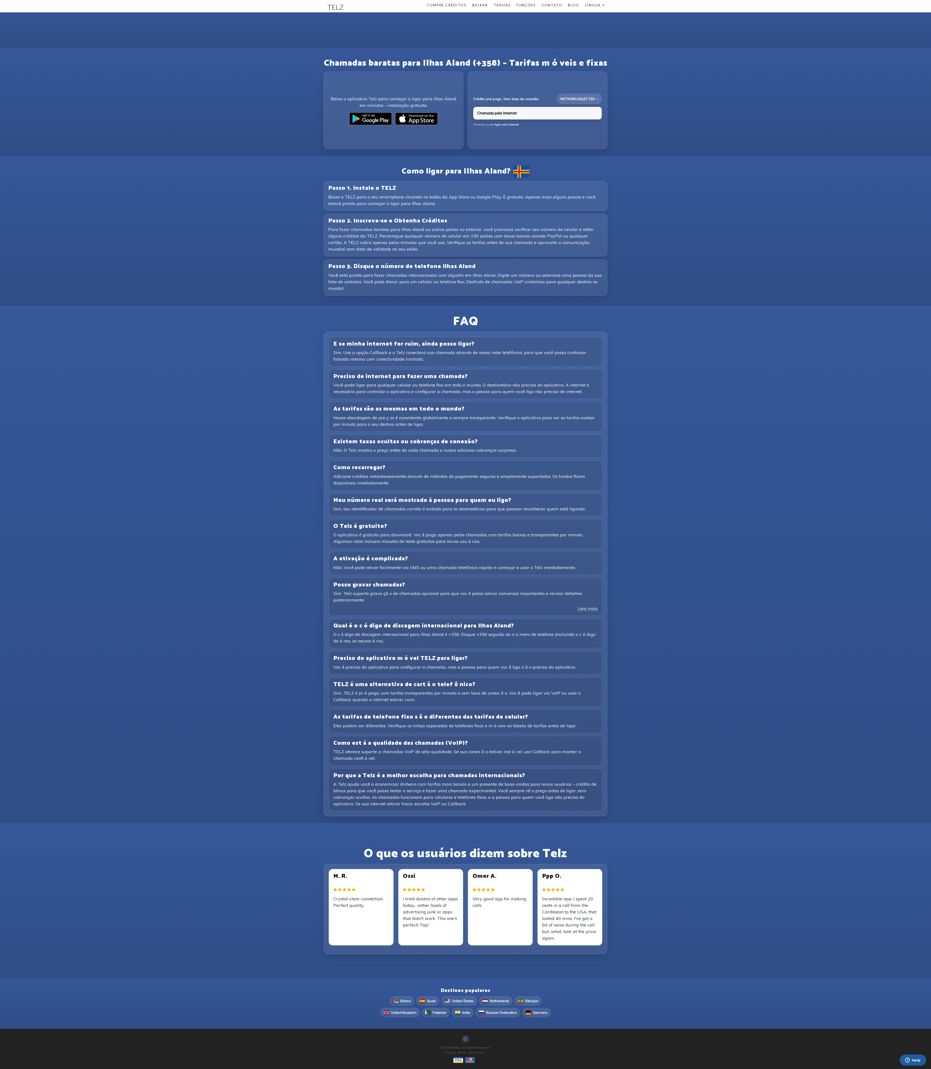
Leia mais (588, 608)
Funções (526, 5)
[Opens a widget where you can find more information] (912, 1060)
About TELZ (476, 1052)
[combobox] (579, 99)
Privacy (450, 1052)
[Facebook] (465, 1039)
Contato (552, 5)
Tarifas (502, 5)
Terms (461, 1052)
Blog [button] (573, 5)
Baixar (480, 5)
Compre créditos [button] (446, 5)
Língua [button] (593, 5)
